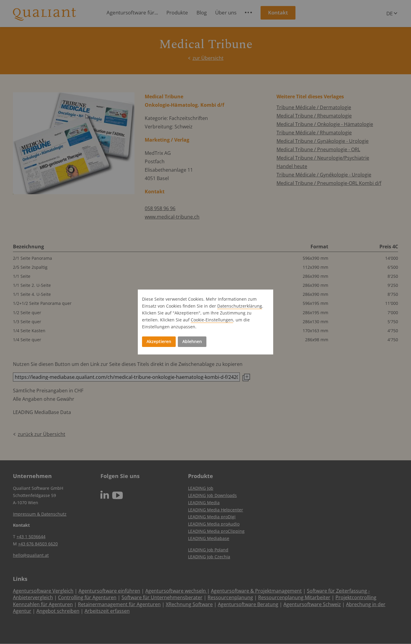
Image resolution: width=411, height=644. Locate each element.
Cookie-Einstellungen (212, 320)
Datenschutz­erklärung (239, 306)
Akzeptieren (159, 341)
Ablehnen (192, 341)
